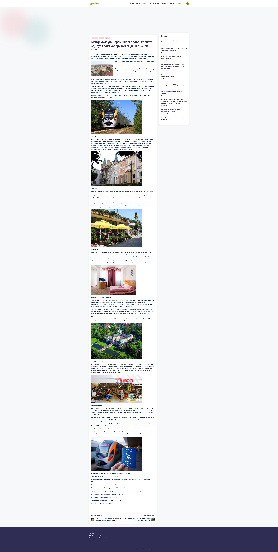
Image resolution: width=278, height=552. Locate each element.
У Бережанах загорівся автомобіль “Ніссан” (171, 92)
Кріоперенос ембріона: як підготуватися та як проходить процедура (174, 49)
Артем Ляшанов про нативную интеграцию (174, 118)
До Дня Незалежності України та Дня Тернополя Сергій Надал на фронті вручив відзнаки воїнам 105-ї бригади (174, 101)
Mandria (121, 65)
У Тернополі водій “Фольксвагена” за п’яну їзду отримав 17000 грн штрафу (172, 84)
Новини (101, 38)
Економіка (94, 38)
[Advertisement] (139, 18)
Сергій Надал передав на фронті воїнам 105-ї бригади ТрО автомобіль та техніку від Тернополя (173, 66)
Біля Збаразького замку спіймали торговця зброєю (171, 57)
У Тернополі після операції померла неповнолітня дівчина (172, 75)
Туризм (107, 38)
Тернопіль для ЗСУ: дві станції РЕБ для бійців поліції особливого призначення (173, 41)
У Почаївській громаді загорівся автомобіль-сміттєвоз (170, 110)
